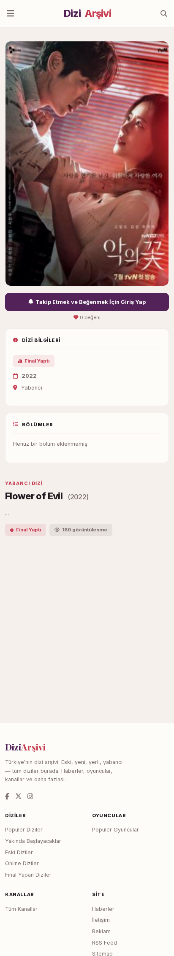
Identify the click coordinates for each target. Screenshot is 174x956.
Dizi (87, 13)
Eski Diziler (19, 852)
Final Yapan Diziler (28, 875)
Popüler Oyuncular (115, 829)
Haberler (103, 909)
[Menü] (10, 13)
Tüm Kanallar (21, 909)
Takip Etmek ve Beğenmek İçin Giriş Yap (90, 302)
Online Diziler (22, 863)
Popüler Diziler (24, 829)
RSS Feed (104, 943)
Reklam (101, 931)
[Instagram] (30, 796)
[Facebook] (7, 796)
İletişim (101, 920)
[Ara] (164, 13)
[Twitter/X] (18, 796)
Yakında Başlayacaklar (33, 841)
